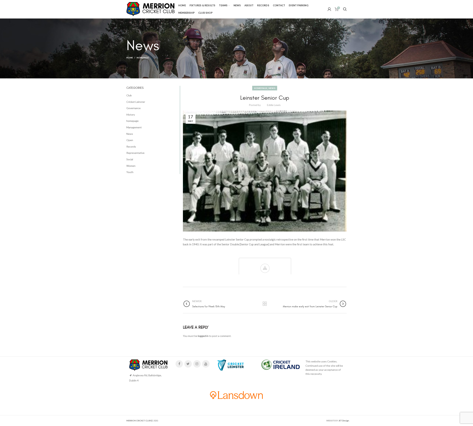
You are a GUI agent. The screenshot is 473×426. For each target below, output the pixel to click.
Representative (135, 152)
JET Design (343, 420)
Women (130, 165)
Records (131, 146)
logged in (203, 335)
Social (129, 159)
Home (129, 57)
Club (129, 95)
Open (129, 140)
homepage (143, 57)
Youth (129, 172)
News (271, 88)
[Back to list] (265, 304)
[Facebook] (179, 364)
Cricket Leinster (135, 101)
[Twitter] (188, 364)
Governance (133, 108)
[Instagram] (197, 364)
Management (134, 127)
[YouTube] (206, 364)
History (130, 114)
